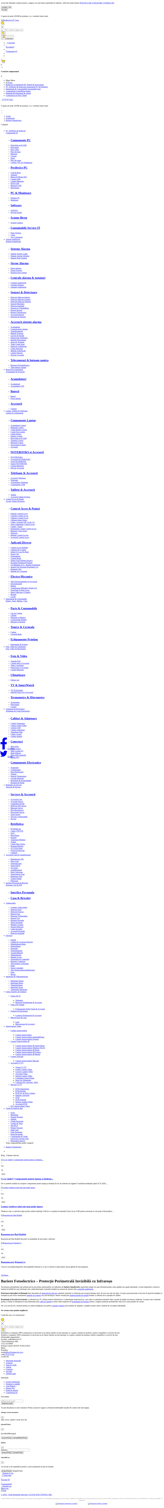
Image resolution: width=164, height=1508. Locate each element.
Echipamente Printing (24, 639)
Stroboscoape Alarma (19, 273)
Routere (14, 838)
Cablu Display (16, 434)
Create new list (14, 1420)
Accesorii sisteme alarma (26, 321)
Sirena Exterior (16, 270)
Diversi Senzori (16, 310)
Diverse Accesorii (17, 355)
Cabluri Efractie (17, 353)
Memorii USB (16, 186)
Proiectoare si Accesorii (19, 668)
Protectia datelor (12, 1390)
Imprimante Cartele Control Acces (23, 529)
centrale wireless (58, 1306)
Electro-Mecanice (22, 576)
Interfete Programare (18, 340)
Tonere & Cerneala (22, 627)
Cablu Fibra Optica (18, 844)
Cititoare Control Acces (19, 518)
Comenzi (9, 1363)
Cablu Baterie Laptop (19, 430)
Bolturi (13, 586)
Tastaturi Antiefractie (18, 287)
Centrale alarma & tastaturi (28, 277)
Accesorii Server (17, 802)
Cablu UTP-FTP (17, 831)
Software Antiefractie (19, 346)
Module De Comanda (19, 571)
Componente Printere (19, 620)
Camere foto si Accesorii (20, 663)
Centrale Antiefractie (18, 283)
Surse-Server (15, 815)
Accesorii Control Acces (20, 537)
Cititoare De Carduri (18, 550)
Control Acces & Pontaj (25, 508)
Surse (13, 158)
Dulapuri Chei (16, 569)
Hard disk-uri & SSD (19, 145)
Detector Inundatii (17, 306)
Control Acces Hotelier (19, 548)
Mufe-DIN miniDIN (18, 755)
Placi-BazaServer (17, 810)
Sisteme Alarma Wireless (20, 256)
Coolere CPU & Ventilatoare (21, 163)
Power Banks (16, 399)
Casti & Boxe (16, 173)
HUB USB (15, 183)
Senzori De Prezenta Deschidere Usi (24, 567)
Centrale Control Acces (19, 516)
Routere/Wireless (17, 846)
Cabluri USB (16, 728)
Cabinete (14, 853)
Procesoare (15, 147)
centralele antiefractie (85, 1289)
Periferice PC (19, 167)
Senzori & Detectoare (24, 292)
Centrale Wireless (17, 285)
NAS (13, 833)
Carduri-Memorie (17, 181)
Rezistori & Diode (17, 783)
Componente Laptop (23, 420)
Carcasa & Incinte (17, 336)
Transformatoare (17, 331)
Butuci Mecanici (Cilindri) (20, 592)
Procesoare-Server (17, 812)
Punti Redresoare (17, 772)
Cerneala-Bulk (16, 634)
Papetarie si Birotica (18, 618)
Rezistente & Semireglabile (21, 781)
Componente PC (21, 140)
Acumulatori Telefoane (19, 482)
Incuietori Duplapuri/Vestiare (21, 563)
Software (16, 205)
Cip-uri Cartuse (16, 613)
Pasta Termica (16, 233)
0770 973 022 (9, 1354)
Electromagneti (16, 584)
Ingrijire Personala (22, 892)
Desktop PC (15, 198)
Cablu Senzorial (17, 349)
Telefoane (14, 480)
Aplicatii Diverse (21, 542)
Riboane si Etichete (18, 622)
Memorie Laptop (17, 443)
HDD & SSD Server (18, 806)
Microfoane (15, 188)
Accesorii (16, 403)
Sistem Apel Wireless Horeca (22, 561)
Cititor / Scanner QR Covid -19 (22, 522)
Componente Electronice (26, 762)
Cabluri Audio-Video (19, 726)
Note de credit (11, 1365)
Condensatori (16, 770)
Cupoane (9, 1369)
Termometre (15, 702)
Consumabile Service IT (25, 227)
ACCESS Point (16, 848)
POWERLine (16, 829)
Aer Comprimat (16, 237)
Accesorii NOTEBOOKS (20, 459)
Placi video (15, 150)
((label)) (4, 1450)
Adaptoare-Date (17, 732)
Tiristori (13, 774)
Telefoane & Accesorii (24, 473)
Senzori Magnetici (17, 304)
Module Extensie (17, 333)
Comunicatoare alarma (19, 329)
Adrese (8, 1367)
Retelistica (17, 823)
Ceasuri (13, 707)
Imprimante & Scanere (19, 644)
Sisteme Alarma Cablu (19, 254)
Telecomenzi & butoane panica (30, 360)
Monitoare (14, 200)
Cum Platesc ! (11, 1386)
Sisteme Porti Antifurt (19, 258)
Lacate (13, 597)
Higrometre (15, 705)
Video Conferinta (17, 665)
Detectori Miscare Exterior (21, 300)
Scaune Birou (19, 217)
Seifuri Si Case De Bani (20, 552)
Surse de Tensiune (17, 342)
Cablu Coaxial (16, 734)
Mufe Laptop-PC (17, 751)
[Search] (3, 33)
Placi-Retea (15, 835)
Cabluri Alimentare (18, 723)
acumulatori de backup (80, 1302)
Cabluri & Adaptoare (24, 718)
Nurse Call (15, 554)
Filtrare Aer (15, 680)
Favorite (9, 1371)
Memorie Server (17, 808)
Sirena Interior (16, 268)
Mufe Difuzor (16, 753)
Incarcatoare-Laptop (18, 445)
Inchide (4, 7)
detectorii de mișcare (49, 1293)
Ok (10, 7)
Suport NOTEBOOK (19, 464)
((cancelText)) (6, 1438)
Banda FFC (15, 757)
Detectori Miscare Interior (20, 297)
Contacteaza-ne (11, 1393)
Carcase (14, 156)
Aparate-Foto (16, 661)
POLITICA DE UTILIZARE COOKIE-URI (97, 3)
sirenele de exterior (34, 1295)
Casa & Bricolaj (20, 898)
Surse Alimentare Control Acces (23, 524)
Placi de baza (16, 152)
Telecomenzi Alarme (18, 367)
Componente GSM (18, 485)
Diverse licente (16, 212)
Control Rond (16, 558)
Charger (14, 409)
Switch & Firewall (17, 851)
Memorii (14, 154)
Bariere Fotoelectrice (18, 312)
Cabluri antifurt (16, 736)
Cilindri (13, 615)
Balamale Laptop (17, 428)
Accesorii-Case (16, 799)
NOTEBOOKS (17, 457)
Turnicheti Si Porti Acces (20, 590)
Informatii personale (13, 1361)
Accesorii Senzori (17, 315)
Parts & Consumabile (24, 608)
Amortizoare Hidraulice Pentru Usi (24, 588)
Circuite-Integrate (17, 778)
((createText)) (18, 1453)
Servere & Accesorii (23, 794)
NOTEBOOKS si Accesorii (27, 452)
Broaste (13, 595)
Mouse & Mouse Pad (19, 177)
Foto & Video (19, 656)
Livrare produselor (13, 1382)
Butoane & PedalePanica (20, 365)
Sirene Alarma (20, 263)
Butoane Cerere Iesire (19, 531)
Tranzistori (15, 768)
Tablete (13, 495)
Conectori (17, 741)
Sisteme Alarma (20, 248)
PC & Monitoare (21, 192)
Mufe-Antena (16, 749)
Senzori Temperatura (18, 776)
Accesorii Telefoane (18, 478)
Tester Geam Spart (18, 344)
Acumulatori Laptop (18, 425)
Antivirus (14, 210)
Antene (13, 842)
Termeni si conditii (13, 1384)
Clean (13, 235)
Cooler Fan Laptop (18, 432)
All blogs (5, 1275)
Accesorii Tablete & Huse (20, 497)
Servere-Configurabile (19, 817)
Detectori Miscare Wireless (21, 302)
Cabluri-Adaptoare (18, 730)
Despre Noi (10, 1388)
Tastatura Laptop (17, 441)
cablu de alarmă (46, 1302)
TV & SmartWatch (22, 685)
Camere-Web (16, 179)
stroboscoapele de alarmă (79, 1295)
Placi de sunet (16, 160)
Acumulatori (15, 327)
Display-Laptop (16, 436)
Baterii (15, 391)
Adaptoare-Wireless (18, 840)
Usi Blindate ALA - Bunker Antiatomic (25, 565)
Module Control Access (19, 535)
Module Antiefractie (18, 351)
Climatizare (18, 674)
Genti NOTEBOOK (18, 462)
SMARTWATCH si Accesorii (22, 692)
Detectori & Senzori (18, 317)
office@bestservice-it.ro (14, 1352)
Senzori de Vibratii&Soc (20, 308)
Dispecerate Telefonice (19, 338)
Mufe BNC (15, 747)
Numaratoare (15, 556)
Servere (13, 819)
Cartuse (13, 632)
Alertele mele (11, 1374)
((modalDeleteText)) (20, 1438)
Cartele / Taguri (16, 527)
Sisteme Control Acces (19, 514)
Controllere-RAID (17, 804)
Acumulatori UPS (17, 386)
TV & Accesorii (17, 690)
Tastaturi (14, 175)
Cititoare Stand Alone (19, 520)
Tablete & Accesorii (23, 489)
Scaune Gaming (17, 223)
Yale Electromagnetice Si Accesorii (24, 582)
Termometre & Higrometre (28, 697)
